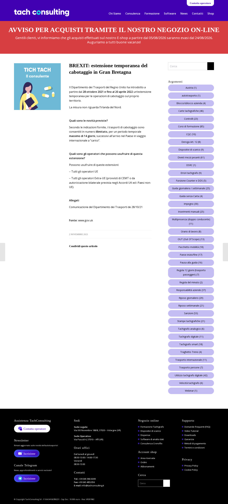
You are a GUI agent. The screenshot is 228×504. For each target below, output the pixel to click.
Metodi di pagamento (195, 443)
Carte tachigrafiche (191, 110)
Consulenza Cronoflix (151, 443)
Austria (191, 87)
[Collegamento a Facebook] (15, 2)
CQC (191, 134)
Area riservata (148, 458)
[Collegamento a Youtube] (25, 2)
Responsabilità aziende (191, 290)
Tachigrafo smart (191, 344)
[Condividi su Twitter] (82, 255)
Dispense (145, 435)
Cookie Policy (191, 469)
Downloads (190, 435)
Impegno (191, 203)
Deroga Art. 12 (191, 141)
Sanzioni (191, 313)
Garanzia (189, 439)
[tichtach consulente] (37, 86)
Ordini (144, 462)
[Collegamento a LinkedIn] (20, 2)
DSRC (191, 165)
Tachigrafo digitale (191, 336)
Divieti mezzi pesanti (191, 157)
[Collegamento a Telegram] (35, 2)
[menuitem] (114, 13)
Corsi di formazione (191, 126)
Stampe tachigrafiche (191, 321)
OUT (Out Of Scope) (191, 239)
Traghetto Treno (191, 352)
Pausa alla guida (191, 262)
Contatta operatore (200, 3)
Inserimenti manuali (191, 211)
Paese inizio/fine (191, 254)
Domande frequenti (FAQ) (197, 426)
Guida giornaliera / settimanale (191, 188)
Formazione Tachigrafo (152, 426)
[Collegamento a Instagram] (40, 2)
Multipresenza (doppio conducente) (191, 221)
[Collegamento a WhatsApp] (30, 2)
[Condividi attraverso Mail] (110, 255)
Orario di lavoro (191, 231)
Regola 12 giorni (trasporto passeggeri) (191, 272)
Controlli (191, 118)
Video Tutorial (191, 430)
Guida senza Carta (191, 196)
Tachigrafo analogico (191, 328)
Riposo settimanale (191, 305)
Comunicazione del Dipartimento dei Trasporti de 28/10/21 (106, 207)
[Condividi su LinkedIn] (101, 255)
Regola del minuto (191, 282)
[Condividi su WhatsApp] (92, 255)
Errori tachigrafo (191, 173)
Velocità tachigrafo (191, 383)
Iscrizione (29, 453)
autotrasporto (191, 95)
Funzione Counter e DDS (191, 180)
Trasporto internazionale (191, 359)
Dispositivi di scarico (191, 149)
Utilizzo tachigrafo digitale (191, 375)
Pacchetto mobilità (191, 247)
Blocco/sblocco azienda (191, 103)
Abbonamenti (147, 466)
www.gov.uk (85, 220)
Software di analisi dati (152, 439)
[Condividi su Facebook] (73, 255)
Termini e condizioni (194, 447)
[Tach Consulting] (41, 15)
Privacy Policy (191, 465)
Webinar (191, 390)
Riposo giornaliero (191, 297)
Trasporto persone (191, 367)
